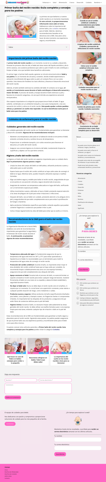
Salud (54, 2)
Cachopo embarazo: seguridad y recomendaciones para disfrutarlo (89, 299)
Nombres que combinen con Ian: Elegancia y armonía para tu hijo (89, 294)
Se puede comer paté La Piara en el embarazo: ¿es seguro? (88, 151)
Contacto (7, 478)
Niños (79, 196)
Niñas (79, 193)
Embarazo (46, 2)
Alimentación (63, 2)
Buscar (79, 137)
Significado (81, 208)
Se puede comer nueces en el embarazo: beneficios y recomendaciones (89, 156)
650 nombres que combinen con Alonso (89, 289)
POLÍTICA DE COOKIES (11, 474)
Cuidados (89, 2)
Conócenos (10, 424)
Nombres (97, 2)
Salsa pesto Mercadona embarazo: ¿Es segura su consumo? (89, 304)
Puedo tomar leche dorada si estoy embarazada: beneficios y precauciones (89, 166)
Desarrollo (80, 2)
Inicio (6, 470)
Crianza (71, 2)
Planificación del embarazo (85, 202)
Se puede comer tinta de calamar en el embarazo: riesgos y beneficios (89, 146)
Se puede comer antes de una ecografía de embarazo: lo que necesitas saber (89, 161)
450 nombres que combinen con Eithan (89, 284)
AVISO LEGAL (8, 476)
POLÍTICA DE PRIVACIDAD (11, 472)
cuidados (55, 29)
